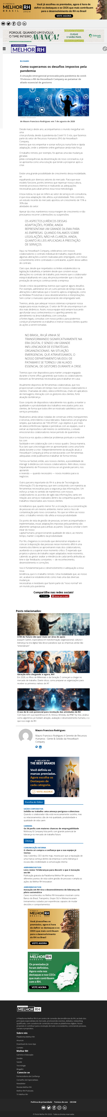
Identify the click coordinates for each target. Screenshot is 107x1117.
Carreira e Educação (25, 1054)
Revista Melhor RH (24, 1087)
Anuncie (20, 1040)
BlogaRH (24, 61)
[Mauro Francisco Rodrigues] (26, 736)
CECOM (73, 1102)
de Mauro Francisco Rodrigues (35, 121)
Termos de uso (61, 1102)
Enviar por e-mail (61, 596)
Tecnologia (21, 1065)
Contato (20, 1047)
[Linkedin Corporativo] (40, 747)
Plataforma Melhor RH (26, 1036)
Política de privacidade (41, 1102)
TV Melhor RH (22, 1094)
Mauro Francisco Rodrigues (50, 730)
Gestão (20, 1058)
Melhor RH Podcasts (25, 1090)
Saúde (19, 1062)
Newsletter (21, 1083)
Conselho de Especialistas (27, 1080)
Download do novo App (26, 1044)
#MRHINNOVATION (32, 867)
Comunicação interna (35, 847)
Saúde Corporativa (33, 809)
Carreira (28, 826)
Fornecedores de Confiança (28, 1076)
